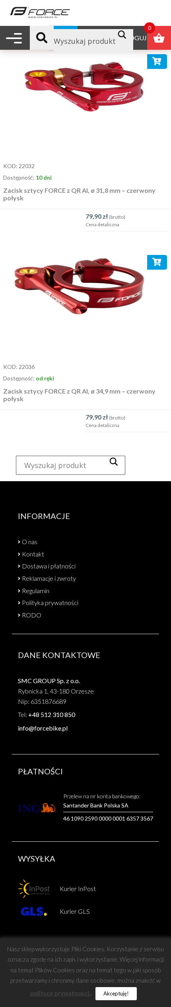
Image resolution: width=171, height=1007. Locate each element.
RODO (31, 615)
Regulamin (35, 590)
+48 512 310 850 (51, 714)
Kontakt (33, 554)
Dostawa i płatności (49, 566)
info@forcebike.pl (43, 728)
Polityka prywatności (50, 602)
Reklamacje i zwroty (49, 578)
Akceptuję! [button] (116, 993)
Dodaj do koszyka (157, 63)
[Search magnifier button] (124, 34)
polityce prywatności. (60, 993)
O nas (29, 541)
